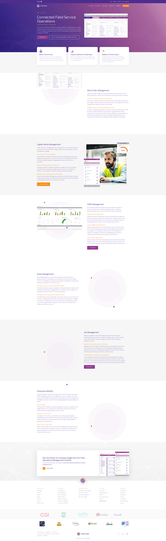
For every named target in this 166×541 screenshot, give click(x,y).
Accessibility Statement (55, 533)
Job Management (61, 490)
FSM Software (123, 490)
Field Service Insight (83, 497)
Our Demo (39, 499)
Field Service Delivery (83, 492)
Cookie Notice (48, 532)
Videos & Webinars (124, 501)
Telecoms (101, 494)
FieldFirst (39, 492)
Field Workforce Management (85, 490)
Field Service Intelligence (63, 501)
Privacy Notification (40, 532)
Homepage (39, 490)
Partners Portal (40, 503)
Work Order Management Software (123, 495)
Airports (101, 499)
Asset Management (62, 492)
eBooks (122, 503)
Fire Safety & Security (103, 497)
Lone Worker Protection (63, 503)
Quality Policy (54, 532)
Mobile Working (61, 497)
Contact (38, 497)
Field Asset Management (84, 494)
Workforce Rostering (62, 499)
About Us (39, 494)
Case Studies (123, 499)
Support (38, 501)
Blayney (88, 538)
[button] (42, 37)
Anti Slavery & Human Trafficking (43, 533)
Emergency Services (103, 492)
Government (102, 490)
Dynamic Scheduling (62, 494)
